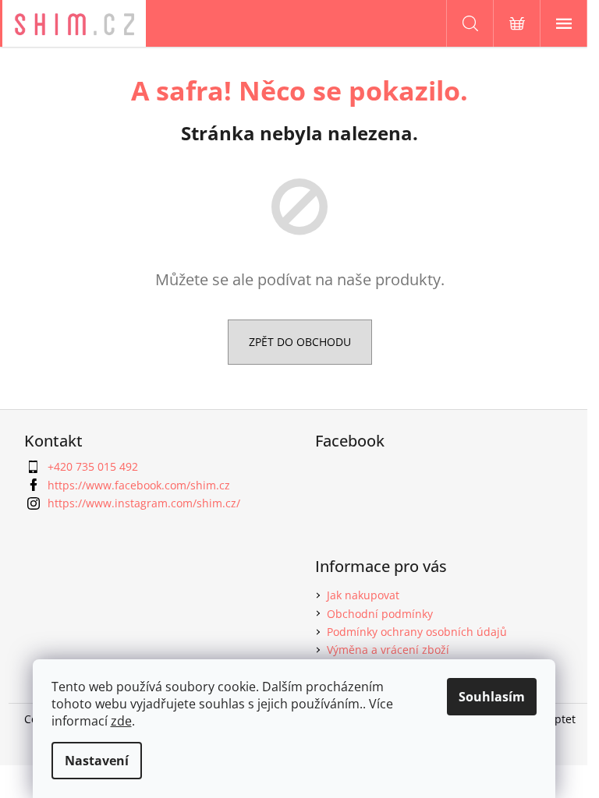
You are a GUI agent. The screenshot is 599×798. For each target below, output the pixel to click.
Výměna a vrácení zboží (388, 649)
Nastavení (97, 760)
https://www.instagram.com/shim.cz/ (144, 503)
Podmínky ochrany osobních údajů (417, 631)
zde (121, 720)
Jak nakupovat (363, 595)
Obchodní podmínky (380, 613)
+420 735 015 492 (93, 466)
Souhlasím (492, 696)
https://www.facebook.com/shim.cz (139, 485)
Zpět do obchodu (300, 341)
